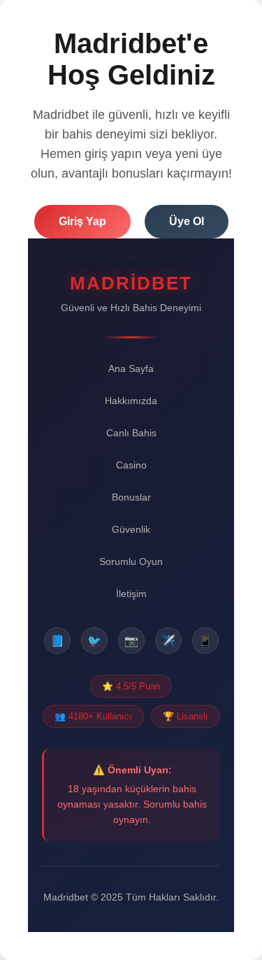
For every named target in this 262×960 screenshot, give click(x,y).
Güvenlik (131, 529)
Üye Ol (186, 221)
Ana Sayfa (131, 368)
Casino (131, 465)
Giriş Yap (82, 221)
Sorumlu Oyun (131, 561)
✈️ (168, 641)
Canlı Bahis (131, 432)
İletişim (131, 593)
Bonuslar (131, 497)
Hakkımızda (131, 400)
